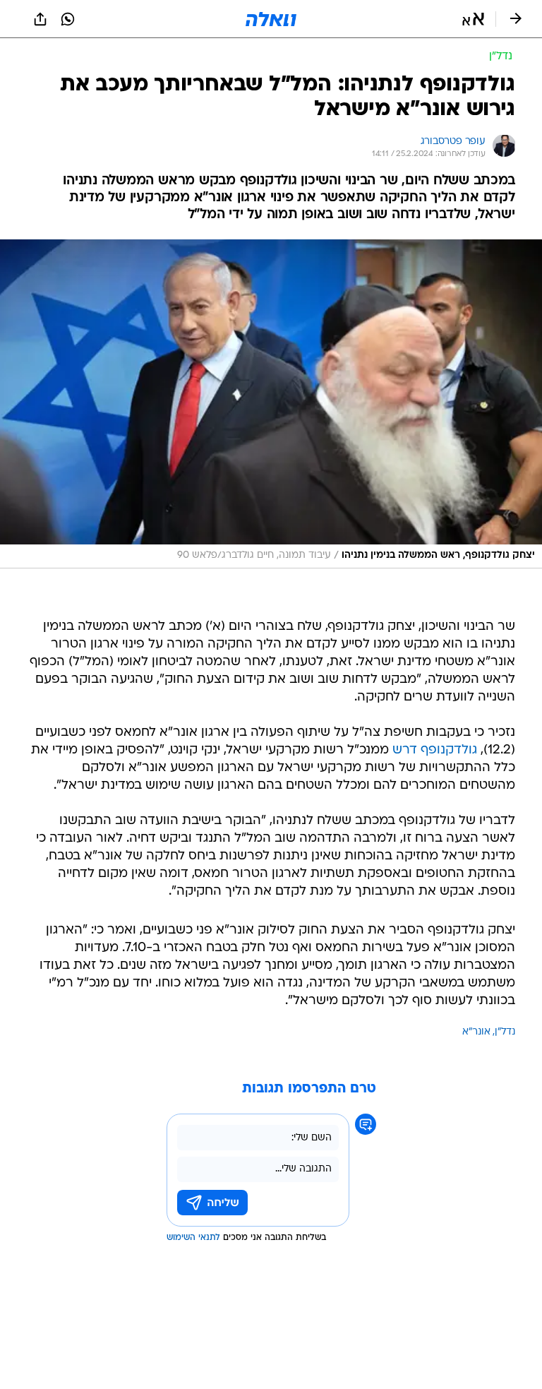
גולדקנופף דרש (434, 750)
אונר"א (476, 1032)
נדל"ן (505, 1032)
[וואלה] (271, 19)
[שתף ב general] (40, 19)
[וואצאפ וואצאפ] (68, 19)
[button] (473, 19)
